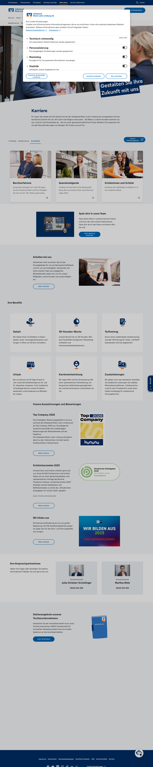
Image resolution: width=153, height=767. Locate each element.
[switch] (124, 47)
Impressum (54, 30)
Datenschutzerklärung (35, 30)
